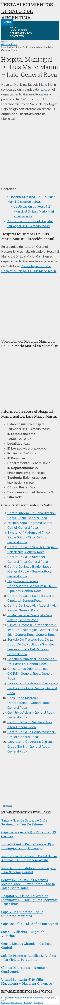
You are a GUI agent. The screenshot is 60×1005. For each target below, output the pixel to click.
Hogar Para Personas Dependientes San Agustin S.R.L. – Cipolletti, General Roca (32, 586)
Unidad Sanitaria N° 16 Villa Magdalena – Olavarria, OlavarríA (26, 981)
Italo (43, 89)
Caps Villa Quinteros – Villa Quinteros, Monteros (22, 914)
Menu (7, 22)
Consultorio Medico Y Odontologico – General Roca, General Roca (29, 702)
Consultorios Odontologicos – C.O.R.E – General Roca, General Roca (30, 673)
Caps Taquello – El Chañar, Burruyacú (29, 924)
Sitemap (28, 1002)
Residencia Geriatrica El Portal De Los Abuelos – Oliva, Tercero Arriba (29, 858)
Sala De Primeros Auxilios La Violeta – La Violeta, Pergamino (28, 958)
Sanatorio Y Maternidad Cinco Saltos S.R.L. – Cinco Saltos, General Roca (28, 537)
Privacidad (16, 1002)
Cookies (5, 1002)
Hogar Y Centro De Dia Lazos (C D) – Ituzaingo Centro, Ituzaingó (27, 846)
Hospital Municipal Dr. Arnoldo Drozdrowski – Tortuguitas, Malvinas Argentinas (29, 900)
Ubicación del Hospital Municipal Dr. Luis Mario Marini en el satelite (35, 211)
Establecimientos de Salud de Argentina (22, 997)
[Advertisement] (30, 153)
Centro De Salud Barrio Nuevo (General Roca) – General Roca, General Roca (29, 571)
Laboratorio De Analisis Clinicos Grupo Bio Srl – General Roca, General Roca (30, 746)
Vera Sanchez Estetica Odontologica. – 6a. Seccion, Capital (28, 870)
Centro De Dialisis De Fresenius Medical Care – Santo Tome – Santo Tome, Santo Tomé (28, 884)
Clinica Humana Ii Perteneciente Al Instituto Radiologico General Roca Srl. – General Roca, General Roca (32, 630)
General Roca (9, 44)
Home (4, 41)
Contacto (17, 36)
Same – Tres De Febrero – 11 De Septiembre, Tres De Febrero (24, 822)
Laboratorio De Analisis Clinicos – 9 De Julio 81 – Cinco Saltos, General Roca (32, 688)
